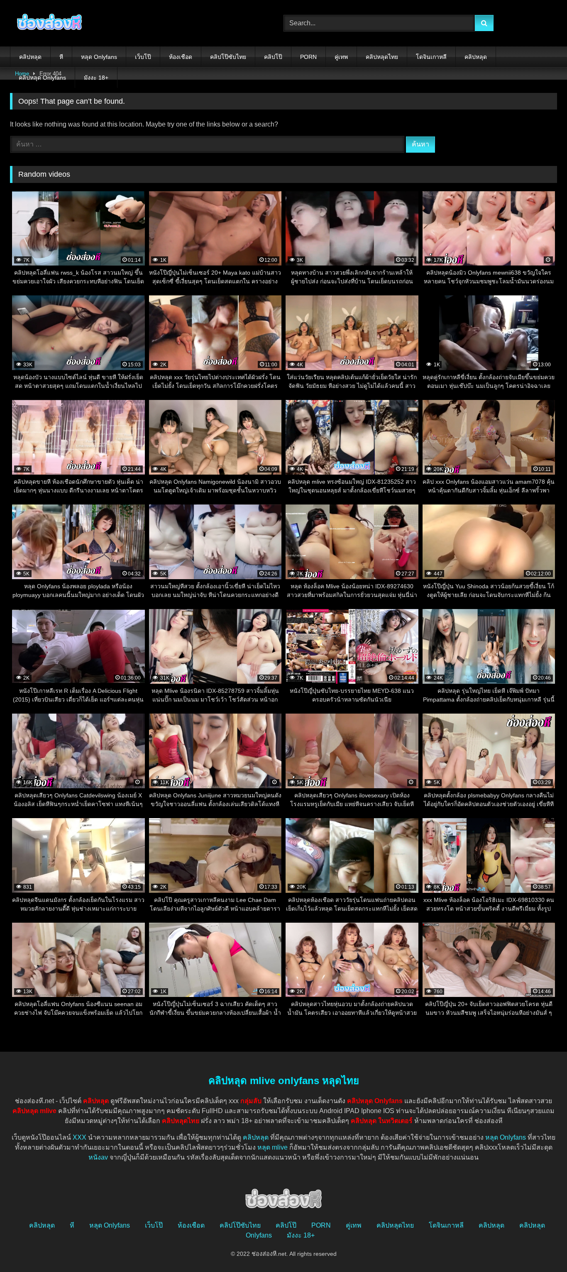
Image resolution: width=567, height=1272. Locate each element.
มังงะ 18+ (96, 77)
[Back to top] (541, 1247)
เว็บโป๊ (143, 57)
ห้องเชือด (180, 57)
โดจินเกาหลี (431, 57)
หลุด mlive (272, 1147)
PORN (308, 57)
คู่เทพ (341, 57)
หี (61, 57)
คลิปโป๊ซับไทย (228, 57)
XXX (79, 1137)
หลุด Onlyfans (99, 57)
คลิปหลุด (30, 57)
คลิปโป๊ (273, 57)
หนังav (98, 1157)
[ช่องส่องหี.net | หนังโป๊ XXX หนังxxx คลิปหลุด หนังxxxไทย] (47, 23)
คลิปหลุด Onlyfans (42, 77)
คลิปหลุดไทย (382, 57)
